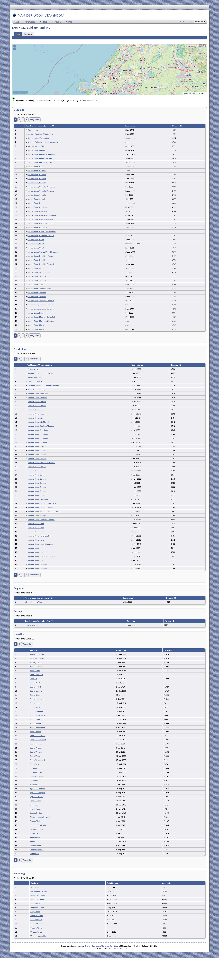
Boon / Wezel (35, 764)
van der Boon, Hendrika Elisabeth (41, 264)
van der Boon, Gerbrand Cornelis (41, 236)
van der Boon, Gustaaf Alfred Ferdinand (43, 252)
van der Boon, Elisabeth (37, 211)
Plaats (17, 34)
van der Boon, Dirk (35, 203)
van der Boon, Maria (36, 325)
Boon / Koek (35, 695)
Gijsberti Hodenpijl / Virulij (40, 817)
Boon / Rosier (35, 732)
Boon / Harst (35, 683)
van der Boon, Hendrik (36, 260)
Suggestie (28, 34)
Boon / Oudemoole (37, 715)
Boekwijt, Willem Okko (36, 146)
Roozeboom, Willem (34, 602)
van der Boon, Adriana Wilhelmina (41, 154)
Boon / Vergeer (36, 748)
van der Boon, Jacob (36, 268)
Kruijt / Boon (35, 912)
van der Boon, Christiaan (38, 430)
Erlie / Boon (34, 805)
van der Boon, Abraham (37, 398)
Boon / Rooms (35, 723)
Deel (182, 22)
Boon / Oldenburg (37, 711)
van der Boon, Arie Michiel (38, 422)
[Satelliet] (204, 45)
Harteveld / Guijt (36, 829)
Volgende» (34, 120)
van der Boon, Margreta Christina (41, 321)
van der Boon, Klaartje (36, 313)
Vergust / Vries (36, 932)
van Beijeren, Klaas (35, 377)
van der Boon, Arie (35, 418)
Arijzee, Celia (33, 369)
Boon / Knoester (36, 691)
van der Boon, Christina (37, 442)
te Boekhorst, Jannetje (37, 389)
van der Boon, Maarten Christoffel (41, 317)
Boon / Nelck (35, 707)
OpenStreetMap (190, 93)
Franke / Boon (35, 809)
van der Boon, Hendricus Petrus (40, 256)
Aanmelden (30, 21)
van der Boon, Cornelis (37, 195)
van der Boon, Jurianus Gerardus (41, 305)
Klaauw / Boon (35, 845)
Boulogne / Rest (36, 772)
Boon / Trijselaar (36, 744)
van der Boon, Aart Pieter (38, 394)
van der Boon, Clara (36, 166)
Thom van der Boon (120, 948)
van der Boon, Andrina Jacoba (40, 158)
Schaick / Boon (36, 920)
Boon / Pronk (35, 719)
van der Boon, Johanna (37, 293)
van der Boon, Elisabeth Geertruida (42, 215)
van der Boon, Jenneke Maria (39, 289)
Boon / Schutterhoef (38, 740)
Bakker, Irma (33, 130)
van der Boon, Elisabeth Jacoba (40, 223)
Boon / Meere (35, 703)
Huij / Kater (34, 833)
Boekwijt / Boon (36, 662)
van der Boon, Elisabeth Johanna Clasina (44, 511)
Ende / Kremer (35, 801)
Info (70, 21)
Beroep (129, 621)
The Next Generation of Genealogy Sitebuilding (101, 946)
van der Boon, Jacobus (37, 276)
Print (189, 22)
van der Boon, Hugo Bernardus (40, 544)
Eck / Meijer (34, 784)
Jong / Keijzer (35, 837)
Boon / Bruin (35, 671)
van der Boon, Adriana (36, 150)
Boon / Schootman (37, 736)
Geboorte (129, 126)
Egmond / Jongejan (37, 793)
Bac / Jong (34, 887)
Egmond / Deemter (37, 789)
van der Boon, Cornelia (37, 171)
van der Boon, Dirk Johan (38, 207)
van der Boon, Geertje (37, 516)
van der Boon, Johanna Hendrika (41, 301)
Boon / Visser (35, 756)
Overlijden (136, 365)
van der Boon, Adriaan (37, 402)
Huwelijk (120, 650)
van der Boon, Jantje (36, 284)
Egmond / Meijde (36, 797)
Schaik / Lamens (37, 924)
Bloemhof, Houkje (35, 381)
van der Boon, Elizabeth (37, 228)
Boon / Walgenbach (37, 760)
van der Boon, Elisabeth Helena (40, 219)
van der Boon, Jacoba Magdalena (41, 556)
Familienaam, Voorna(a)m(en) (39, 126)
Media (58, 21)
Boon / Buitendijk (36, 675)
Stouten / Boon (36, 928)
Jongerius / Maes (37, 908)
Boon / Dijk (34, 679)
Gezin (33, 650)
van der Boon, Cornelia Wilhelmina (41, 187)
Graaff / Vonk (35, 821)
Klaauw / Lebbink (36, 850)
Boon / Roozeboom (38, 728)
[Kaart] (200, 45)
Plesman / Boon (36, 916)
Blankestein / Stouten (38, 891)
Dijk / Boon (34, 780)
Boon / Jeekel (35, 687)
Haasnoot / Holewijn (38, 825)
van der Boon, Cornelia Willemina (41, 191)
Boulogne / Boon (36, 768)
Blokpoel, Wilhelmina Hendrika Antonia (43, 142)
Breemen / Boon (36, 776)
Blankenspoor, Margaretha (38, 138)
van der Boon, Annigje (36, 414)
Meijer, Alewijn (32, 625)
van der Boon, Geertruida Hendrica (42, 232)
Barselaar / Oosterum (38, 658)
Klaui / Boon (34, 854)
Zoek (17, 21)
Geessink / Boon (36, 813)
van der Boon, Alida (35, 410)
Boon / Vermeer (36, 752)
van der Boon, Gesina (36, 532)
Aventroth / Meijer (37, 654)
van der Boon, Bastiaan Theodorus (42, 426)
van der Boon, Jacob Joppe (39, 272)
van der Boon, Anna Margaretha (40, 162)
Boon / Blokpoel (36, 667)
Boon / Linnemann (37, 699)
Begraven (127, 598)
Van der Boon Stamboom (41, 15)
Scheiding (111, 883)
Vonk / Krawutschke (38, 936)
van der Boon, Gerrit (36, 240)
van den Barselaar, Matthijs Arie (40, 134)
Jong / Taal (34, 841)
